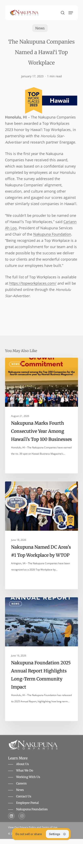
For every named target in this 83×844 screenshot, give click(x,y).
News (40, 28)
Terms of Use (49, 827)
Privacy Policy (28, 827)
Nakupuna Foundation (52, 234)
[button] (70, 13)
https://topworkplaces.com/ (32, 283)
